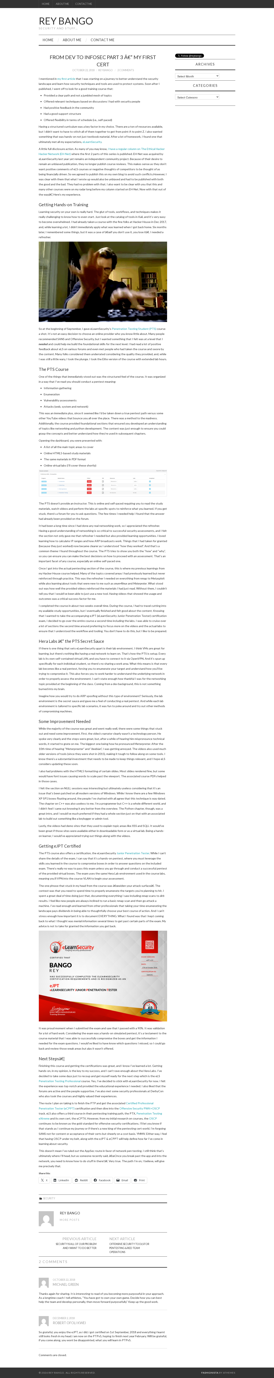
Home (46, 3)
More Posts (69, 1219)
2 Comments (125, 70)
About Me (62, 3)
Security (49, 1198)
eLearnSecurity (92, 142)
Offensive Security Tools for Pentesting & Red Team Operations (129, 1248)
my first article (66, 78)
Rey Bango (66, 21)
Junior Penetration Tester (133, 853)
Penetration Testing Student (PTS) (134, 328)
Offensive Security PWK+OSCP (139, 1108)
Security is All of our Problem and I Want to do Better (76, 1246)
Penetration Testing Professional (60, 1081)
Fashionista (209, 1372)
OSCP (153, 1118)
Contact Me (83, 3)
